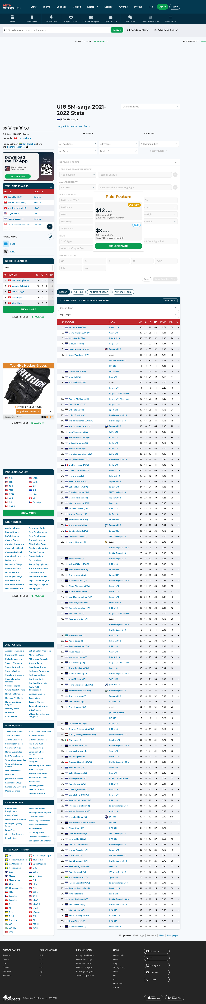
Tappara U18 (115, 349)
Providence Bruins (37, 667)
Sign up (162, 6)
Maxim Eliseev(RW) (78, 591)
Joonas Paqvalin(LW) (78, 850)
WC (10, 924)
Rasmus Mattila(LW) (78, 619)
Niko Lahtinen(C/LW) (79, 503)
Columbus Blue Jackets (16, 556)
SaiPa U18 (113, 432)
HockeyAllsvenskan (18, 859)
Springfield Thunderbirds (35, 688)
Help (115, 963)
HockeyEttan (15, 867)
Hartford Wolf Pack (14, 697)
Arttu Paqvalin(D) (77, 756)
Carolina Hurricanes (14, 544)
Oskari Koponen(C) (78, 773)
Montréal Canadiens (14, 584)
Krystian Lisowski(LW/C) (80, 762)
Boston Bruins (12, 532)
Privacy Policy (119, 967)
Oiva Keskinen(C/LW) (79, 349)
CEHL (35, 871)
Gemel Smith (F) (15, 197)
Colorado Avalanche (14, 552)
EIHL (35, 867)
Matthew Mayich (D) (17, 208)
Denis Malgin (17, 291)
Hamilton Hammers (14, 693)
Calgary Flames (12, 540)
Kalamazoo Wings (13, 782)
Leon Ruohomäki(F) (78, 833)
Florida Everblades (13, 751)
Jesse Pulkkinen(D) (78, 817)
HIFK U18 (113, 508)
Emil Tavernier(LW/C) (79, 464)
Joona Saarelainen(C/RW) (81, 684)
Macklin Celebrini (20, 286)
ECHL (11, 486)
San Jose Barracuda (38, 683)
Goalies (149, 133)
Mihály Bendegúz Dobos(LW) (82, 734)
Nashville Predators (14, 588)
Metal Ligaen (15, 879)
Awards (123, 6)
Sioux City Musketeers (39, 820)
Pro (151, 6)
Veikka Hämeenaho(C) (79, 811)
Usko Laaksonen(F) (78, 536)
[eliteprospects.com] (11, 7)
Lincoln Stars (11, 838)
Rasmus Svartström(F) (79, 888)
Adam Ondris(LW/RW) (79, 915)
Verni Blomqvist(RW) (78, 860)
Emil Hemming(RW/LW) (80, 690)
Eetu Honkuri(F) (76, 613)
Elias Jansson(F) (76, 343)
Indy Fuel (9, 774)
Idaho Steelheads (13, 770)
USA (4, 963)
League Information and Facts (73, 126)
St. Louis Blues (35, 560)
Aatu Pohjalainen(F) (78, 602)
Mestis (12, 875)
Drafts (90, 6)
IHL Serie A (38, 859)
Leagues (61, 6)
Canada (6, 959)
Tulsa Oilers (34, 781)
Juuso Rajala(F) (76, 651)
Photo (115, 971)
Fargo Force (10, 830)
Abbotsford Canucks (14, 650)
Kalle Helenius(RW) (78, 481)
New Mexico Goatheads (40, 731)
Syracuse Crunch (37, 693)
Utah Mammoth (36, 572)
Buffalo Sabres (12, 536)
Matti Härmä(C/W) (77, 382)
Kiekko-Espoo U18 (117, 420)
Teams (46, 6)
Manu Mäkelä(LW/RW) (79, 332)
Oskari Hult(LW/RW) (78, 486)
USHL (35, 478)
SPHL (11, 490)
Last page (172, 935)
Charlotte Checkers (14, 667)
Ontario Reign (35, 662)
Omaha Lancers (36, 816)
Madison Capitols (37, 808)
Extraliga (37, 502)
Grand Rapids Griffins (15, 689)
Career (116, 987)
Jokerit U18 (114, 327)
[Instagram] (16, 128)
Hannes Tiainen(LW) (78, 508)
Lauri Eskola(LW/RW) (79, 794)
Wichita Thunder (36, 789)
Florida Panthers (12, 572)
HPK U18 (113, 828)
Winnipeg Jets (35, 588)
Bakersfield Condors (14, 654)
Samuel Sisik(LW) (77, 767)
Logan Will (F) (14, 213)
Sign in (175, 6)
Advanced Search (168, 30)
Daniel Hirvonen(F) (77, 723)
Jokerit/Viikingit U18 (118, 734)
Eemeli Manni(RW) (77, 707)
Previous (151, 935)
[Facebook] (5, 128)
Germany (7, 971)
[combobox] (63, 30)
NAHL (35, 482)
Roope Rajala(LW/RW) (79, 668)
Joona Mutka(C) (76, 475)
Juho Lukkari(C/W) (77, 839)
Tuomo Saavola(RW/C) (79, 882)
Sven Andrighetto (20, 280)
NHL (11, 478)
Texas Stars (34, 697)
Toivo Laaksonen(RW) (79, 492)
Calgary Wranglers (13, 662)
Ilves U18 (113, 377)
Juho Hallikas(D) (76, 893)
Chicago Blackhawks (14, 548)
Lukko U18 (114, 371)
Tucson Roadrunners (38, 706)
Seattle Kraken (36, 556)
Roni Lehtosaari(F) (77, 696)
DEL (11, 912)
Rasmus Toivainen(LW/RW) (81, 729)
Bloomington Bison (14, 743)
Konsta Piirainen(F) (78, 514)
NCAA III (36, 904)
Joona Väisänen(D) (77, 542)
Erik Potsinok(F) (76, 409)
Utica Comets (35, 710)
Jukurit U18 (114, 338)
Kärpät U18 (114, 343)
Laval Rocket (11, 716)
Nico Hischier (18, 303)
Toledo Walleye (36, 769)
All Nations (7, 975)
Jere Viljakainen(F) (77, 778)
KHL (35, 486)
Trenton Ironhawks (38, 773)
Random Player (140, 30)
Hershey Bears (12, 708)
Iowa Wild (9, 712)
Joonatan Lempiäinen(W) (80, 454)
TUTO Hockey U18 (117, 492)
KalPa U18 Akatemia (118, 778)
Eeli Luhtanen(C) (77, 904)
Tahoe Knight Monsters (40, 765)
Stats (34, 6)
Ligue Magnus (39, 863)
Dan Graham (24, 138)
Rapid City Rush (36, 743)
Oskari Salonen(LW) (78, 844)
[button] (170, 19)
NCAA (36, 208)
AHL (11, 482)
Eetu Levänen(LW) (77, 575)
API (114, 975)
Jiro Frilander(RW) (77, 338)
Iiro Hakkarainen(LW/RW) (81, 420)
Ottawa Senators (37, 540)
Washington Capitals (38, 584)
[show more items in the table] (50, 226)
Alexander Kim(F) (77, 635)
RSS (115, 979)
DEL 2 (11, 916)
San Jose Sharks (36, 552)
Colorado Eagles (12, 685)
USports (36, 912)
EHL (11, 884)
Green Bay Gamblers (14, 834)
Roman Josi (17, 297)
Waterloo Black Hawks (39, 836)
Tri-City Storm (35, 828)
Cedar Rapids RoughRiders (11, 810)
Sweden (6, 955)
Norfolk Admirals (36, 735)
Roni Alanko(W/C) (77, 783)
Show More (28, 309)
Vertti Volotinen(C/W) (79, 355)
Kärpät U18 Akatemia (119, 393)
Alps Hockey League (42, 855)
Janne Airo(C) (75, 855)
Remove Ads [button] (101, 41)
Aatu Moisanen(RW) (78, 569)
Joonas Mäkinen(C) (78, 657)
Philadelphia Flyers (37, 544)
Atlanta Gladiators (13, 739)
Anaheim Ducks (12, 528)
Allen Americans (12, 735)
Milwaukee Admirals (38, 658)
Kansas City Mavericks (15, 786)
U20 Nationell (15, 863)
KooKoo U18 (114, 470)
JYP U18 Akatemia (117, 360)
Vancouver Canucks (38, 576)
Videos (77, 6)
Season (63, 291)
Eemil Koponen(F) (77, 448)
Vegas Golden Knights (39, 580)
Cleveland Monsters (14, 675)
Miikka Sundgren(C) (78, 443)
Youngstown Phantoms (40, 840)
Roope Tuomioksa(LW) (79, 608)
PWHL (35, 928)
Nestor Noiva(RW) (77, 327)
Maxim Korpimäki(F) (78, 497)
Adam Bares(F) (76, 640)
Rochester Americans (39, 671)
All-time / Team (123, 291)
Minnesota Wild (12, 580)
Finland (6, 967)
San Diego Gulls (36, 679)
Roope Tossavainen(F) (79, 437)
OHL (11, 502)
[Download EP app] (28, 166)
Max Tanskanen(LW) (78, 432)
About (115, 959)
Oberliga (13, 920)
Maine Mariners (12, 790)
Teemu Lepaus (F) (16, 218)
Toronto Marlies (36, 701)
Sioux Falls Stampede (38, 824)
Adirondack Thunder (14, 731)
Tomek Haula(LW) (77, 371)
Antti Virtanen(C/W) (78, 519)
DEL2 (36, 213)
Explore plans (118, 246)
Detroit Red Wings (13, 564)
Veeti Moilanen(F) (77, 679)
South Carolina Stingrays (36, 760)
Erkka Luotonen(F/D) (79, 470)
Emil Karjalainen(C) (78, 789)
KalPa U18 (113, 437)
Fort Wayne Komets (14, 755)
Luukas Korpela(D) (77, 751)
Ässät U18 (113, 332)
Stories (108, 6)
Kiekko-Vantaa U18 (118, 415)
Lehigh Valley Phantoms (40, 650)
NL (34, 498)
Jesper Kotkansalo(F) (78, 899)
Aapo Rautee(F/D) (77, 871)
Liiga (35, 494)
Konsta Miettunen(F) (79, 398)
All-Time (78, 291)
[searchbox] (63, 30)
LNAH (35, 908)
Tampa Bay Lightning (39, 564)
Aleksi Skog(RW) (76, 828)
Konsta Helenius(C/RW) (80, 426)
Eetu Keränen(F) (76, 701)
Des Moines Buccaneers (16, 819)
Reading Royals (36, 747)
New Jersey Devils (37, 528)
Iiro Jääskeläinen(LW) (79, 459)
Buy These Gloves (26, 411)
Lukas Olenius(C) (77, 415)
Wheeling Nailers (37, 785)
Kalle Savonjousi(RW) (79, 866)
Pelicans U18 (115, 602)
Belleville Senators (13, 658)
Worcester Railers (37, 793)
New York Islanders (38, 532)
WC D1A (12, 928)
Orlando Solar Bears (38, 739)
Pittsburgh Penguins (38, 548)
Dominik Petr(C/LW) (78, 531)
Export (169, 300)
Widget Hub (118, 955)
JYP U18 (112, 366)
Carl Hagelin (28, 143)
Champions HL (16, 888)
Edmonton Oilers (13, 568)
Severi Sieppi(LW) (77, 921)
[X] (10, 128)
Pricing (138, 6)
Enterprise (117, 983)
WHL (11, 498)
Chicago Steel (11, 815)
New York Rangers (37, 536)
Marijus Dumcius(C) (78, 877)
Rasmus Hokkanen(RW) (80, 800)
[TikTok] (26, 128)
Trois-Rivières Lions (38, 777)
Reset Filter (157, 151)
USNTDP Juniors (36, 832)
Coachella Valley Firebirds (12, 680)
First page (138, 935)
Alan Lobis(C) (75, 740)
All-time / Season (99, 291)
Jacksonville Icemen (14, 778)
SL (10, 908)
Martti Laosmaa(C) (77, 580)
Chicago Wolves (12, 671)
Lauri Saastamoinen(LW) (80, 597)
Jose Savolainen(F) (77, 926)
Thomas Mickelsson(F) (79, 805)
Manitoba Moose (36, 654)
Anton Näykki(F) (76, 558)
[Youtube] (21, 128)
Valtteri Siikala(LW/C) (79, 564)
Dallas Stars (10, 560)
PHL (34, 879)
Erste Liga (37, 875)
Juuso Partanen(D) (77, 745)
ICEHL (12, 932)
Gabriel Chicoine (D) (17, 202)
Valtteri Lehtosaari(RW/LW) (82, 822)
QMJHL (12, 506)
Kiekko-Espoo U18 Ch (119, 547)
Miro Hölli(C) (74, 377)
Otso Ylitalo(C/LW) (77, 404)
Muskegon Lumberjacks (40, 812)
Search (117, 30)
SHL (34, 490)
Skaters (87, 133)
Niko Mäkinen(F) (76, 910)
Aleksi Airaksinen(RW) (79, 586)
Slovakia (37, 197)
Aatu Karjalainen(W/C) (79, 646)
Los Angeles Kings (13, 576)
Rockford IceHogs (37, 675)
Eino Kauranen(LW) (78, 673)
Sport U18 (113, 409)
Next (161, 935)
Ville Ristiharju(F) (77, 662)
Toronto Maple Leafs (38, 568)
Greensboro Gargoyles (15, 759)
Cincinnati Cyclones (14, 747)
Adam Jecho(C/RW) (78, 525)
